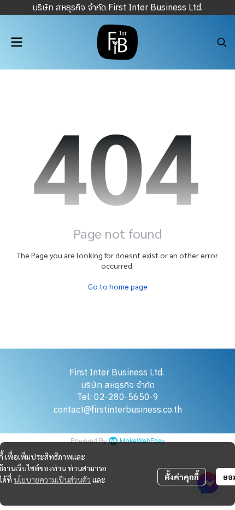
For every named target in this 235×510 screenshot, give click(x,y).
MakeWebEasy (142, 441)
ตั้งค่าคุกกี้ (181, 477)
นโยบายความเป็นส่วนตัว (52, 479)
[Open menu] (16, 42)
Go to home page (118, 286)
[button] (222, 42)
